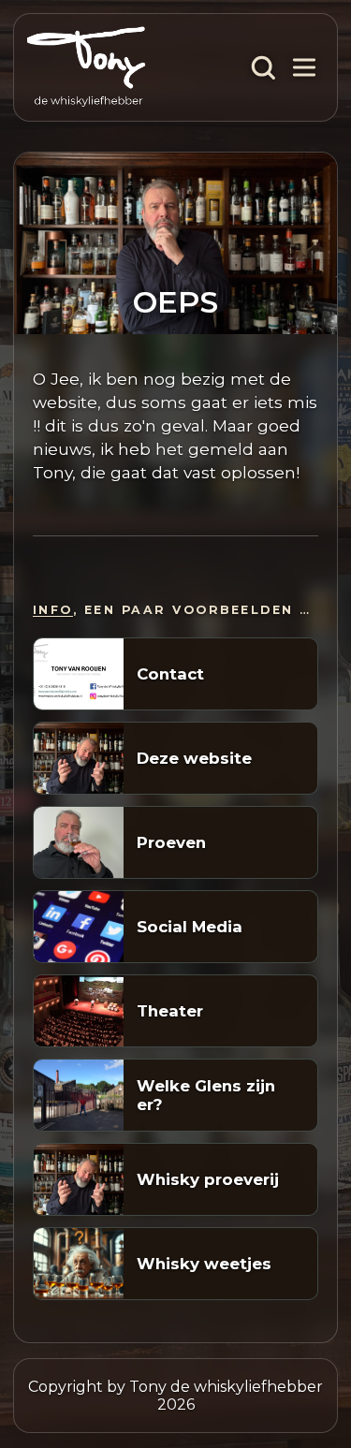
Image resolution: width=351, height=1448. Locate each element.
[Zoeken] (263, 67)
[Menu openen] (304, 67)
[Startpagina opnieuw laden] (86, 67)
